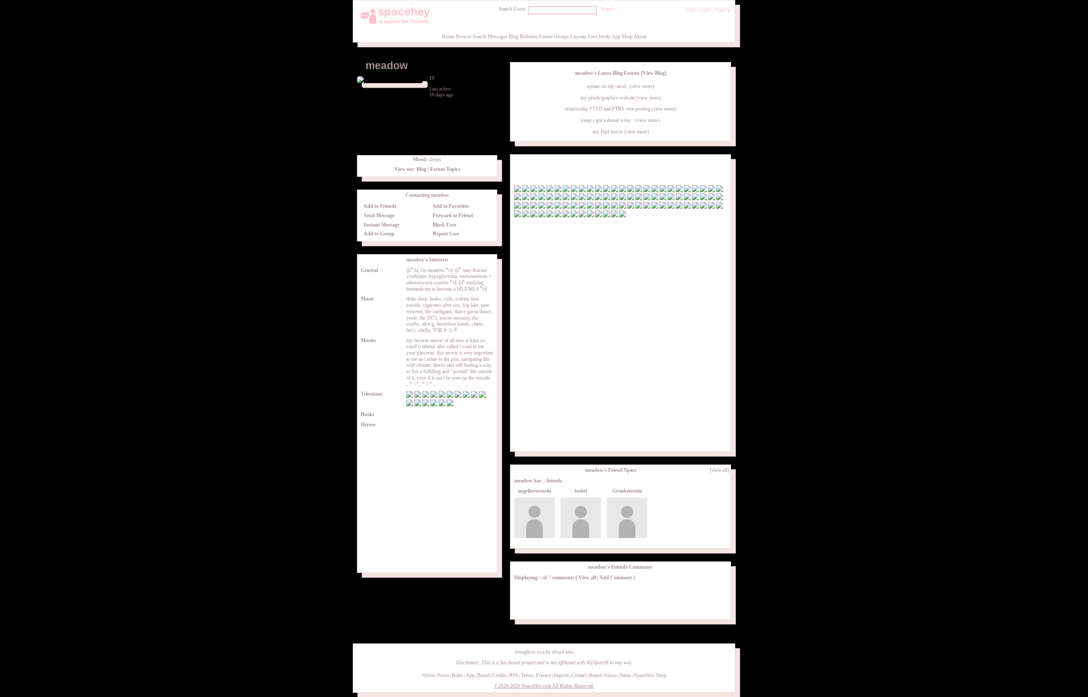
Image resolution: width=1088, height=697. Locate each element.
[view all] (719, 470)
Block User (443, 225)
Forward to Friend (452, 215)
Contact (578, 675)
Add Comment (615, 578)
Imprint (561, 675)
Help (690, 10)
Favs (593, 37)
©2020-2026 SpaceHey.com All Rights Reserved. (544, 686)
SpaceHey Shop (650, 675)
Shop (627, 37)
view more (641, 86)
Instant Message (381, 225)
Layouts (578, 37)
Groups (561, 37)
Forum (545, 37)
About (640, 37)
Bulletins (529, 37)
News (443, 675)
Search (608, 9)
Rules (457, 675)
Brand (483, 675)
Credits (499, 675)
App (616, 37)
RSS (513, 675)
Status (625, 675)
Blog (513, 37)
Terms (527, 675)
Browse (463, 37)
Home (448, 37)
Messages (497, 37)
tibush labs (563, 652)
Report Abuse (603, 675)
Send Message (378, 215)
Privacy (543, 675)
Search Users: (513, 9)
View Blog (654, 73)
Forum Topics (445, 169)
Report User (445, 234)
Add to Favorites (450, 206)
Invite (604, 37)
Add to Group (378, 234)
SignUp (723, 10)
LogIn (705, 10)
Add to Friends (380, 206)
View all (587, 578)
